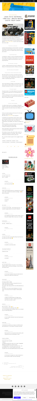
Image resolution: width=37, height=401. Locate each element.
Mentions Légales (30, 399)
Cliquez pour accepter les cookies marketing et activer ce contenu (13, 30)
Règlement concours (28, 146)
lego (17, 140)
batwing (4, 140)
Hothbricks (27, 122)
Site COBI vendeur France (29, 158)
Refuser (25, 397)
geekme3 (13, 140)
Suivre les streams (28, 121)
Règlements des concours (7, 378)
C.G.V (7, 376)
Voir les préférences (32, 397)
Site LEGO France (28, 109)
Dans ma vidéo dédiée (9, 41)
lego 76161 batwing (6, 142)
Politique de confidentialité (25, 399)
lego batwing (13, 142)
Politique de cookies (19, 399)
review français (19, 142)
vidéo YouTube (10, 115)
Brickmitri (4, 152)
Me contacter (27, 134)
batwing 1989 (9, 140)
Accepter (17, 397)
